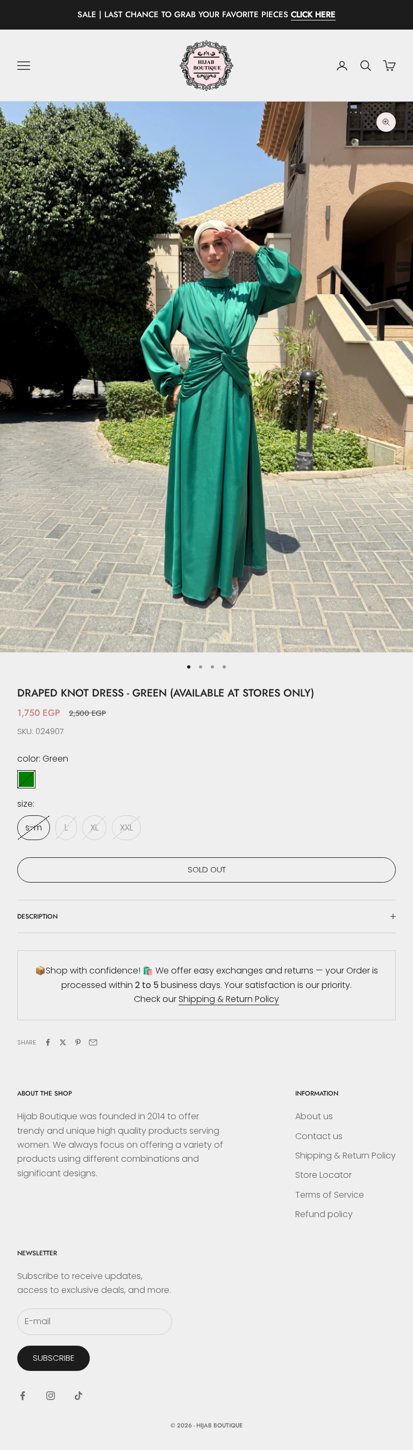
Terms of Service (329, 1195)
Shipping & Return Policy (229, 999)
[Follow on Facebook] (22, 1395)
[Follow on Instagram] (50, 1395)
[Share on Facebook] (48, 1042)
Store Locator (323, 1175)
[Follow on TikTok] (78, 1395)
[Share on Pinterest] (78, 1042)
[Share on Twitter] (63, 1042)
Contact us (319, 1136)
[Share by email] (93, 1042)
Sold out (207, 869)
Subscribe (53, 1357)
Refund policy (324, 1214)
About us (314, 1116)
